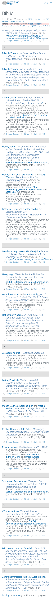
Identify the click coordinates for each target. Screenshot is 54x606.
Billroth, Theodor (10, 53)
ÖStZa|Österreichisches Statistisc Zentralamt (26, 522)
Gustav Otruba (30, 209)
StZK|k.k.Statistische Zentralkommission (27, 162)
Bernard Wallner (25, 174)
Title (13, 21)
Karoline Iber (26, 405)
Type (17, 21)
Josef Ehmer (33, 187)
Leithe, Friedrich (10, 380)
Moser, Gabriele (10, 405)
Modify (5, 595)
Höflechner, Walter (11, 315)
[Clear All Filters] (35, 24)
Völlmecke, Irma (10, 511)
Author (5, 21)
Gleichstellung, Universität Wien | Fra (21, 251)
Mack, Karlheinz (18, 117)
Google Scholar (12, 41)
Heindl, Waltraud (10, 294)
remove (16, 595)
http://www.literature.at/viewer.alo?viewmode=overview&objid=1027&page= (26, 37)
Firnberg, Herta (10, 209)
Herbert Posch (34, 454)
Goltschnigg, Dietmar (17, 189)
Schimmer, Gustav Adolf (14, 481)
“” (25, 100)
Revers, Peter (35, 189)
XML (40, 19)
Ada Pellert (26, 429)
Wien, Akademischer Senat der (18, 548)
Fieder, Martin (9, 174)
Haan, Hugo (8, 274)
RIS (47, 19)
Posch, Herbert (10, 447)
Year (22, 21)
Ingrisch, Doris (13, 456)
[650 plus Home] (27, 3)
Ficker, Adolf (8, 146)
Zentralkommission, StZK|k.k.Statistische (23, 576)
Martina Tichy (31, 294)
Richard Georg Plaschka (34, 115)
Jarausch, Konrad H (12, 352)
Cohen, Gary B (9, 97)
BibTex (30, 19)
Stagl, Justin (12, 191)
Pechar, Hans (9, 429)
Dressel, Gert (32, 456)
